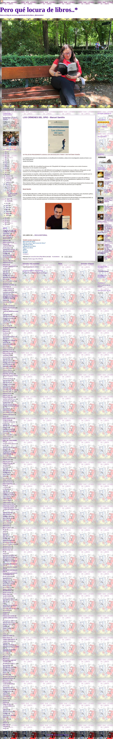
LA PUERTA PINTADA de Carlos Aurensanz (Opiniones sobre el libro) (108, 238)
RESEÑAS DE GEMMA (8, 676)
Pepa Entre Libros (28, 244)
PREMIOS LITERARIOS (9, 645)
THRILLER (5, 709)
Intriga (4, 476)
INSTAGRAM (6, 472)
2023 (6, 158)
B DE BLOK (6, 270)
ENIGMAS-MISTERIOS (8, 414)
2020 (6, 164)
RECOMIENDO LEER (8, 667)
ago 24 (9, 188)
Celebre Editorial (7, 294)
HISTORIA (5, 465)
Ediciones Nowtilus (8, 364)
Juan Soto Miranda (8, 481)
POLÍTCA (5, 632)
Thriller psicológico (8, 711)
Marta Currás (6, 520)
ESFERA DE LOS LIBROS (9, 425)
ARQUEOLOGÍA (7, 262)
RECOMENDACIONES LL (9, 663)
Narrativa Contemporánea (9, 544)
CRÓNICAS (6, 320)
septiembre (9, 182)
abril (7, 209)
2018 (6, 168)
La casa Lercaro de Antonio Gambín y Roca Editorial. (108, 199)
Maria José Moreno (8, 518)
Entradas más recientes (31, 264)
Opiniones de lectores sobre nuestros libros (10, 606)
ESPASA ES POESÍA (8, 429)
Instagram (25, 254)
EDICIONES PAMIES (8, 366)
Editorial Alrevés (7, 372)
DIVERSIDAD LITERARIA (9, 340)
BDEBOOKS (6, 273)
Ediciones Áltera (7, 353)
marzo (7, 211)
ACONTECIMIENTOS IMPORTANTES (8, 238)
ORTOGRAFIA (6, 610)
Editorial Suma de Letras (9, 399)
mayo (7, 207)
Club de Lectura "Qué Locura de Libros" (34, 243)
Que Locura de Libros (29, 241)
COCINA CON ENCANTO (9, 307)
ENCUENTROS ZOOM (8, 412)
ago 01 (9, 200)
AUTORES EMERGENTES (9, 266)
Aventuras (5, 268)
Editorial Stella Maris (8, 397)
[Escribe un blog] (67, 257)
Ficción (5, 445)
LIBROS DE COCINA (8, 493)
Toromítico (5, 713)
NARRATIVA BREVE (8, 540)
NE (3, 551)
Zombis (5, 728)
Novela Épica (6, 578)
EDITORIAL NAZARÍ (8, 388)
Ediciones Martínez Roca (9, 362)
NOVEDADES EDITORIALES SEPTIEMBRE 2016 (10, 574)
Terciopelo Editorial (8, 706)
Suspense (5, 700)
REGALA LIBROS (7, 671)
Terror (4, 708)
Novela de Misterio (7, 576)
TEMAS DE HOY (7, 704)
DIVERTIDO (6, 342)
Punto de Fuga (6, 654)
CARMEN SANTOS (7, 290)
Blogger (67, 735)
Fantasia (5, 433)
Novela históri (6, 585)
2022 (6, 160)
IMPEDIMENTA (6, 470)
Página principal (8, 109)
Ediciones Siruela (7, 368)
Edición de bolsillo (8, 349)
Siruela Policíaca (7, 691)
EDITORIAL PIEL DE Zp (9, 391)
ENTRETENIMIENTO (8, 418)
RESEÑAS (5, 674)
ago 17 (9, 198)
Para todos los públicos (9, 620)
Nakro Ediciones (7, 536)
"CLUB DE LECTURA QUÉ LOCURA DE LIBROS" (9, 231)
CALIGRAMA (6, 286)
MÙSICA (5, 535)
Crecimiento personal (8, 318)
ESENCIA (5, 424)
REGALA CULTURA (8, 669)
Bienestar (5, 279)
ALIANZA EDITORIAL (8, 257)
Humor (4, 469)
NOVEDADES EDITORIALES (10, 561)
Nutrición (5, 601)
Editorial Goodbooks (8, 378)
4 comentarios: (56, 256)
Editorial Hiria (6, 382)
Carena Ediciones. (7, 288)
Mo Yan (5, 529)
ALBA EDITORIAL (7, 246)
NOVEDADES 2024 (7, 559)
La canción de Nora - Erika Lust (108, 257)
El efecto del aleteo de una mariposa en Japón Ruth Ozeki (11, 405)
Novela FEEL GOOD (8, 583)
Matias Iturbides (7, 522)
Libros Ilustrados (7, 496)
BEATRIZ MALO (7, 275)
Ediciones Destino (7, 361)
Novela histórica (7, 587)
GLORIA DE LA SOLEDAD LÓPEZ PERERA (9, 453)
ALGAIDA (5, 253)
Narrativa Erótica (7, 546)
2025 (6, 154)
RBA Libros (6, 656)
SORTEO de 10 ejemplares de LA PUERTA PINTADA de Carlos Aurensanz (108, 175)
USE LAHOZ (6, 719)
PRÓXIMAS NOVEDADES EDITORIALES (9, 650)
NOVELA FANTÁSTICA (8, 582)
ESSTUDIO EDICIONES (9, 431)
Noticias (5, 553)
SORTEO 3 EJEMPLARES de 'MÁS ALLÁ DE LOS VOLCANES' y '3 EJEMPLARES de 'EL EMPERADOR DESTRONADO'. (105, 249)
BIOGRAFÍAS (6, 283)
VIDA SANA (6, 724)
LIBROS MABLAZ (7, 502)
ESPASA (5, 427)
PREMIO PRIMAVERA (8, 641)
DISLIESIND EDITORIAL (9, 336)
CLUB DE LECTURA (8, 306)
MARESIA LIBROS (7, 516)
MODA (4, 531)
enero (7, 215)
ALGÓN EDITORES (8, 255)
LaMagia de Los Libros (29, 246)
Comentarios (103, 131)
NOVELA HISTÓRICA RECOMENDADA (8, 590)
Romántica (5, 682)
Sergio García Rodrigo (8, 689)
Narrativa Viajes (7, 549)
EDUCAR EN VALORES (9, 401)
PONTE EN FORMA (8, 635)
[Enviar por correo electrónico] (65, 257)
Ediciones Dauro (7, 359)
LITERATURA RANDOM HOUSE (11, 509)
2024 (6, 156)
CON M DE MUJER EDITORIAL (10, 311)
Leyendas (5, 491)
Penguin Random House (9, 622)
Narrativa (5, 538)
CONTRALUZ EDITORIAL (9, 316)
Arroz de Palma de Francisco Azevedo (108, 183)
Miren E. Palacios (7, 527)
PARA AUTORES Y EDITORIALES (36, 109)
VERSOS (5, 722)
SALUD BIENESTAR (8, 684)
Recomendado (6, 665)
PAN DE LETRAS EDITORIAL (10, 617)
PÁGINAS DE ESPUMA (9, 616)
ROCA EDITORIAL (41, 235)
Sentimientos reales (8, 687)
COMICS (5, 309)
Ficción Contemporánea (9, 447)
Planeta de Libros (7, 624)
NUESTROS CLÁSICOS (9, 599)
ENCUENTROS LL (7, 411)
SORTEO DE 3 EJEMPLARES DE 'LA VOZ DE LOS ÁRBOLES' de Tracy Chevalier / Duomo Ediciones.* (105, 228)
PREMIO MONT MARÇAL (9, 639)
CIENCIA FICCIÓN (7, 302)
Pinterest (25, 251)
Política (5, 633)
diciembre (8, 176)
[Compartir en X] (68, 257)
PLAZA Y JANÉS (7, 628)
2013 (6, 220)
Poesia (4, 630)
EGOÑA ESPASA (7, 402)
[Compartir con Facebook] (70, 257)
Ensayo (5, 416)
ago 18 (9, 192)
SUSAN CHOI (6, 698)
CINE (4, 304)
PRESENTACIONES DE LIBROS (11, 646)
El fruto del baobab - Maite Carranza (108, 191)
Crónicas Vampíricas (8, 322)
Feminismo (6, 438)
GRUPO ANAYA (7, 459)
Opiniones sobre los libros (10, 608)
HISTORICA (6, 467)
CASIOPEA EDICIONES (9, 292)
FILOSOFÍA (6, 449)
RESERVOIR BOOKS (8, 678)
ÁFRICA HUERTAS (7, 242)
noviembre (9, 178)
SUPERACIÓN (6, 696)
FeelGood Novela (7, 436)
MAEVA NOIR (6, 514)
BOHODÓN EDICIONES (9, 285)
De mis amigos (7, 325)
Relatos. (5, 672)
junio (7, 205)
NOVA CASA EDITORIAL (9, 557)
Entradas (102, 129)
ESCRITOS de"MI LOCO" (9, 422)
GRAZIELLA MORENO (8, 457)
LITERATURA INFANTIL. (9, 506)
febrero (8, 213)
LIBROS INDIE (6, 498)
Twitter (25, 249)
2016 (6, 172)
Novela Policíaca (7, 596)
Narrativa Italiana (7, 548)
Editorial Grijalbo (7, 380)
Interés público (7, 474)
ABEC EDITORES (7, 235)
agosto (8, 184)
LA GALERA (6, 489)
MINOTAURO (6, 525)
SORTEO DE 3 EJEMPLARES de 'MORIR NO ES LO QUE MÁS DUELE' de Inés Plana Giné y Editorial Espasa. (105, 218)
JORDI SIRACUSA (7, 480)
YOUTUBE (5, 726)
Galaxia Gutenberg (7, 451)
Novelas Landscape (8, 598)
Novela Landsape (7, 592)
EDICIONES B (6, 355)
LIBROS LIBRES (7, 500)
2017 (6, 170)
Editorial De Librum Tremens (10, 375)
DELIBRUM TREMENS (8, 327)
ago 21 (9, 190)
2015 (6, 174)
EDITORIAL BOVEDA (8, 373)
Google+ (25, 252)
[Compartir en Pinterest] (71, 257)
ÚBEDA (5, 717)
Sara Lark (5, 685)
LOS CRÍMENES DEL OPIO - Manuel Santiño (44, 117)
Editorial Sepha (7, 395)
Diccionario (6, 333)
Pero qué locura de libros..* (39, 9)
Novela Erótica (6, 580)
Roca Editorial (39, 258)
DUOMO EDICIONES (8, 344)
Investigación (6, 478)
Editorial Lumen (7, 386)
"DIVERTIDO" (6, 233)
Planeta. (5, 626)
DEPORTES (6, 329)
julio (7, 203)
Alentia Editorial (7, 247)
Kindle (4, 485)
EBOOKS (5, 346)
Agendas (5, 244)
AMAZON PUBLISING (8, 260)
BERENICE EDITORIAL (9, 277)
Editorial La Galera (7, 384)
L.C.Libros (5, 487)
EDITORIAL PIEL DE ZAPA (9, 390)
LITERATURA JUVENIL (8, 507)
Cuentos (5, 323)
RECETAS (5, 658)
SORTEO (5, 693)
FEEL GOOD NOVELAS (9, 435)
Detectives (5, 331)
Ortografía (5, 612)
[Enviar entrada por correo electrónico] (62, 256)
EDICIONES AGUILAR (8, 351)
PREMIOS (5, 643)
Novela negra (31, 258)
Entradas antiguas (87, 264)
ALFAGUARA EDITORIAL (9, 249)
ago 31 (9, 186)
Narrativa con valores (8, 542)
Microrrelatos (6, 524)
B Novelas (5, 272)
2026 (6, 152)
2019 (6, 166)
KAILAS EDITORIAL (8, 483)
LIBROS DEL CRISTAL (8, 494)
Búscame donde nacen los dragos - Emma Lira (108, 208)
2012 (6, 222)
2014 (6, 218)
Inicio (60, 264)
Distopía (5, 338)
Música (5, 533)
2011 (6, 224)
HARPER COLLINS (7, 463)
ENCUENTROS (6, 409)
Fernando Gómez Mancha (9, 443)
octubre (8, 180)
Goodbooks (6, 456)
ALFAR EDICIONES (8, 251)
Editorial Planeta (7, 393)
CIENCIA (5, 300)
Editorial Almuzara (7, 370)
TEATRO (5, 702)
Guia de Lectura (7, 461)
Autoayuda (5, 264)
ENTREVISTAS (6, 420)
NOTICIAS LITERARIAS (9, 555)
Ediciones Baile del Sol (9, 357)
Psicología (5, 653)
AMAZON (5, 259)
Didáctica (5, 335)
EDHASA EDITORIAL (8, 348)
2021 (6, 162)
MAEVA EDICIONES (8, 512)
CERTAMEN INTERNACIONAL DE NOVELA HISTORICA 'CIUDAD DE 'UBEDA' (10, 297)
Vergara (5, 721)
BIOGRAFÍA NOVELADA (9, 281)
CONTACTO (19, 109)
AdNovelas (5, 240)
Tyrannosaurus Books (8, 715)
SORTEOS (5, 695)
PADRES (5, 614)
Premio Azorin (6, 637)
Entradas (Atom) (34, 267)
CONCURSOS (6, 314)
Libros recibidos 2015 (8, 504)
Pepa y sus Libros (28, 247)
